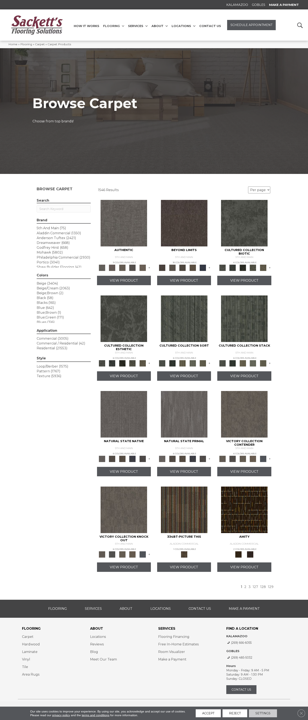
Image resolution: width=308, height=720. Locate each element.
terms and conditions (95, 715)
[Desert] (172, 267)
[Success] (263, 458)
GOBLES (232, 651)
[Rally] (253, 458)
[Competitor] (242, 458)
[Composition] (253, 267)
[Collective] (242, 267)
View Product (124, 280)
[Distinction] (263, 267)
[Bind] (184, 318)
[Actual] (124, 222)
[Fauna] (192, 267)
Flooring (26, 44)
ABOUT (96, 629)
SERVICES (166, 629)
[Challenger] (244, 414)
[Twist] (202, 363)
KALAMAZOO (236, 636)
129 (270, 587)
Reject (235, 713)
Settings (262, 713)
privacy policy (61, 715)
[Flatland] (202, 267)
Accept (208, 713)
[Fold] (182, 363)
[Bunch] (172, 363)
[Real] (142, 267)
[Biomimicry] (244, 222)
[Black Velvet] (250, 554)
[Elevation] (182, 267)
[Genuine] (122, 267)
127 (255, 587)
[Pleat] (192, 363)
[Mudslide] (184, 509)
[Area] (184, 222)
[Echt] (112, 267)
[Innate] (132, 458)
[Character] (232, 267)
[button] (300, 25)
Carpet (40, 44)
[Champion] (232, 458)
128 (263, 587)
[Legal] (132, 267)
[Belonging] (124, 414)
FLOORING (31, 629)
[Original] (142, 458)
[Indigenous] (122, 458)
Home (12, 44)
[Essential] (112, 458)
